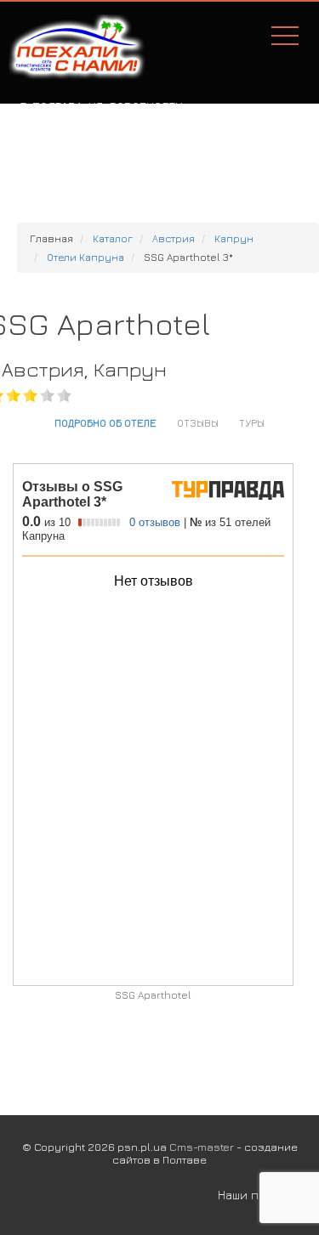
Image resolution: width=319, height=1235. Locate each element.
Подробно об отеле (105, 422)
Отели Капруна (85, 257)
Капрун (233, 238)
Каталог (113, 238)
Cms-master (201, 1146)
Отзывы (198, 422)
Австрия (173, 238)
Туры (252, 422)
